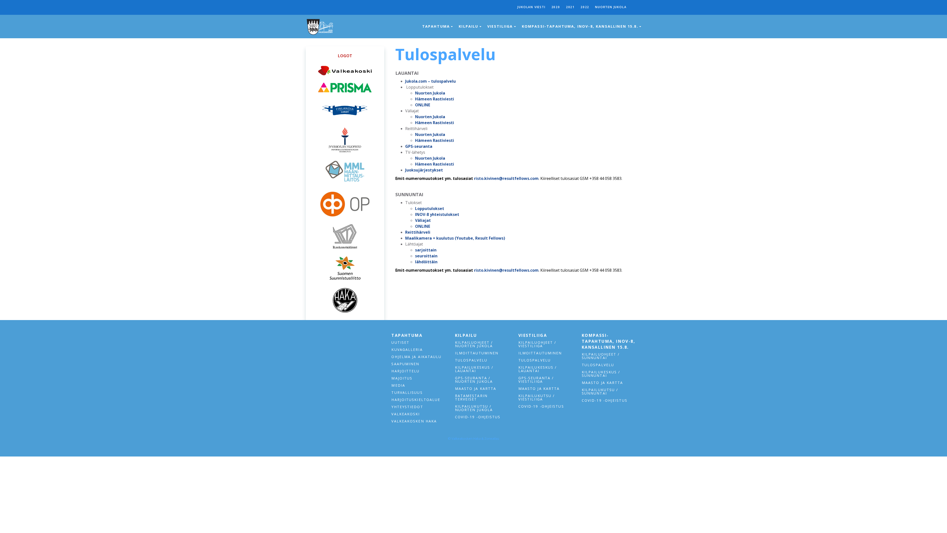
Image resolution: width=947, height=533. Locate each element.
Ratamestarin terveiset (471, 397)
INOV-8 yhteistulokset (437, 214)
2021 (570, 7)
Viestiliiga (500, 26)
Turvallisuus (406, 392)
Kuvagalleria (406, 349)
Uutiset (400, 342)
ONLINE (422, 105)
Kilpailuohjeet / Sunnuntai (601, 356)
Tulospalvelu (471, 360)
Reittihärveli (417, 232)
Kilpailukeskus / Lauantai (474, 369)
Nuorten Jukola (610, 7)
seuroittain (426, 256)
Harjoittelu (405, 371)
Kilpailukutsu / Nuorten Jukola (474, 408)
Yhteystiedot (407, 407)
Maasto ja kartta (475, 388)
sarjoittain (426, 250)
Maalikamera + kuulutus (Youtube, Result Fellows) (455, 238)
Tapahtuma (437, 26)
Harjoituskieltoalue (415, 399)
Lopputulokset (429, 208)
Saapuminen (405, 364)
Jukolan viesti (531, 7)
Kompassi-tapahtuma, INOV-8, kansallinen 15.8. (581, 26)
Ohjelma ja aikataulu (416, 357)
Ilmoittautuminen (477, 353)
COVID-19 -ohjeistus (478, 417)
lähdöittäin (426, 262)
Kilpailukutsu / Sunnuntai (600, 391)
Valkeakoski (405, 414)
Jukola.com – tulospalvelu (430, 81)
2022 (585, 7)
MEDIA (398, 385)
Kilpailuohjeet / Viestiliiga (537, 344)
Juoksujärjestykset (424, 170)
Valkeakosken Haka (414, 421)
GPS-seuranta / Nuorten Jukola (474, 379)
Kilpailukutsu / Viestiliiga (536, 397)
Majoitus (401, 378)
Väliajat (423, 220)
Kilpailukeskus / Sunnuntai (601, 373)
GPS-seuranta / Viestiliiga (536, 379)
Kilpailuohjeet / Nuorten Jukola (474, 344)
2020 (555, 7)
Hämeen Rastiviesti (434, 99)
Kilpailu (469, 26)
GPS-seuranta (418, 146)
